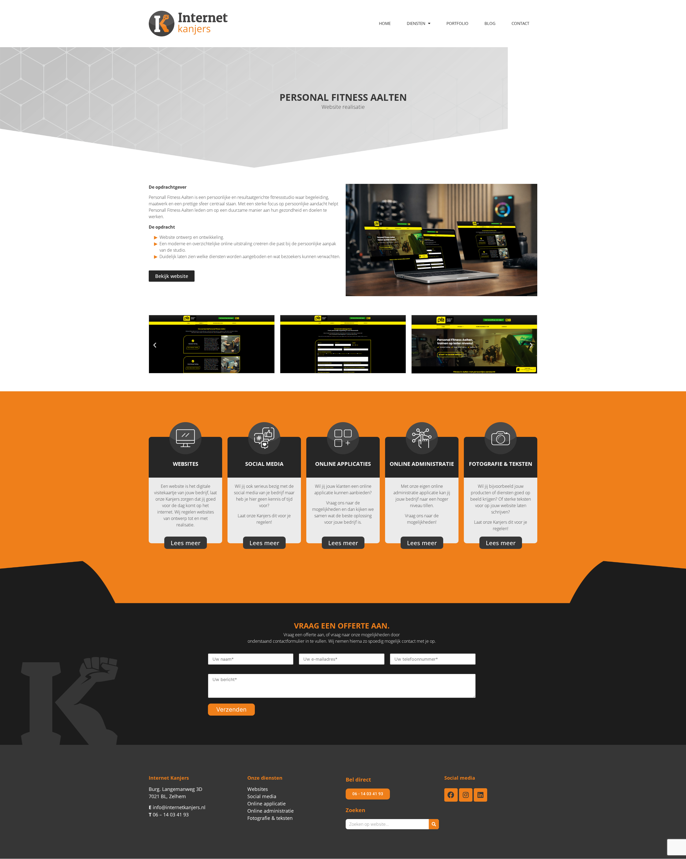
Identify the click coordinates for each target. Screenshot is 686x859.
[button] (154, 345)
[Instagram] (465, 795)
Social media (261, 796)
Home (385, 23)
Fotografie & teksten (270, 818)
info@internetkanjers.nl (177, 807)
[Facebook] (451, 795)
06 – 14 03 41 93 (169, 814)
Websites (257, 789)
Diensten (416, 23)
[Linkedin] (480, 795)
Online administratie (270, 811)
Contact (520, 23)
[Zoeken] (434, 824)
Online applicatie (266, 803)
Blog (489, 23)
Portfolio (457, 23)
